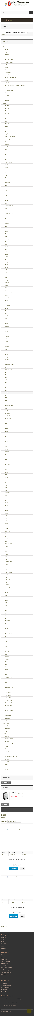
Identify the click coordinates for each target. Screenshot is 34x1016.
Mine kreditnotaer (5, 987)
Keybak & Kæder (8, 710)
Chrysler (6, 126)
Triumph (6, 357)
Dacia (5, 141)
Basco (6, 392)
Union (5, 654)
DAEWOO (6, 144)
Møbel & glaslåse (8, 90)
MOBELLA (7, 585)
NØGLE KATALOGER (6, 972)
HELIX (6, 505)
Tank (5, 269)
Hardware (5, 46)
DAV (5, 446)
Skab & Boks (6, 723)
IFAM (5, 515)
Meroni (6, 574)
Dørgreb (6, 52)
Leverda (6, 333)
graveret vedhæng (8, 738)
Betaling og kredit (5, 961)
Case (5, 118)
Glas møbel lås (8, 93)
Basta (5, 395)
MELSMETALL (8, 572)
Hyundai (6, 167)
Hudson (6, 510)
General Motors (8, 162)
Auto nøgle (7, 108)
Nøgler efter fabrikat (9, 364)
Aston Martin (7, 113)
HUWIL (6, 513)
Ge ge (6, 485)
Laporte (6, 538)
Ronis (5, 615)
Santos (6, 626)
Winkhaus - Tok (8, 677)
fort (5, 482)
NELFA (6, 592)
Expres (6, 472)
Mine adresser (4, 989)
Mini (5, 195)
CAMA (6, 410)
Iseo (5, 518)
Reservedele (7, 754)
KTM (5, 328)
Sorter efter (4, 821)
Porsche (6, 223)
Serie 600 (6, 761)
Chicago (6, 428)
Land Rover (7, 182)
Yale (5, 679)
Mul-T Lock (7, 587)
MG (5, 193)
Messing (6, 82)
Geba (5, 487)
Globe (5, 495)
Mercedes (6, 190)
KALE (5, 536)
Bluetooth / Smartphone (10, 77)
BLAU (5, 400)
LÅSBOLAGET (8, 544)
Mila (5, 577)
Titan (5, 644)
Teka (5, 638)
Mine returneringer (6, 985)
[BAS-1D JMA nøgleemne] (17, 839)
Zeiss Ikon (7, 685)
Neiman (6, 590)
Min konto (5, 981)
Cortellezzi (7, 444)
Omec (6, 597)
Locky (6, 559)
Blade (5, 154)
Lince (5, 549)
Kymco (6, 331)
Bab (5, 390)
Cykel (5, 290)
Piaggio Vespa (7, 351)
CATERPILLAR (8, 418)
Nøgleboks (7, 728)
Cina (5, 433)
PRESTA (6, 608)
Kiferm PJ (6, 367)
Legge (6, 546)
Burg (5, 408)
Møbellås (6, 95)
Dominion (6, 456)
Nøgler (4, 103)
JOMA (6, 526)
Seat (5, 249)
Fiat (5, 152)
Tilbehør (6, 708)
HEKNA (6, 503)
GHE (5, 490)
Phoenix (6, 600)
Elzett (5, 459)
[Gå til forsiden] (3, 33)
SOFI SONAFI (8, 633)
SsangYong (7, 262)
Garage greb (7, 72)
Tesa (5, 641)
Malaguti (6, 336)
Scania (6, 246)
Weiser (6, 669)
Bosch (6, 403)
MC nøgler (7, 305)
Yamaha (6, 359)
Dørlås (6, 64)
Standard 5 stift (8, 702)
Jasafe (6, 523)
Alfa (5, 111)
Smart (6, 259)
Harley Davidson (8, 321)
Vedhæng (6, 720)
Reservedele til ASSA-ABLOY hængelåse (14, 85)
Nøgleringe (7, 718)
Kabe (5, 533)
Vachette (6, 659)
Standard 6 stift (8, 705)
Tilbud (5, 788)
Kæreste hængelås (9, 743)
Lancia (6, 180)
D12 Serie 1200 (8, 700)
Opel (5, 208)
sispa (5, 631)
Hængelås (6, 75)
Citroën (6, 128)
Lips (5, 551)
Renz (5, 610)
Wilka (5, 674)
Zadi (5, 362)
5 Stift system (7, 692)
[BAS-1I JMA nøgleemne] (17, 886)
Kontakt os (4, 959)
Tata (5, 272)
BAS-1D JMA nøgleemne (17, 859)
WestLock (6, 672)
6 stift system (7, 695)
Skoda (6, 254)
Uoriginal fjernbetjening (9, 139)
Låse (4, 57)
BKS (5, 398)
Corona (6, 441)
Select (6, 628)
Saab (5, 244)
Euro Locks (7, 464)
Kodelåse (6, 80)
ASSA (6, 385)
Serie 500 (6, 759)
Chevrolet (6, 123)
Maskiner (6, 751)
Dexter (6, 449)
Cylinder (6, 67)
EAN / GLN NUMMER (6, 967)
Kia (5, 177)
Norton (6, 344)
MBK (5, 339)
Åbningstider (4, 963)
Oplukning (6, 769)
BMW (5, 121)
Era (5, 462)
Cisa (5, 436)
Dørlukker (6, 54)
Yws (5, 682)
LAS (5, 541)
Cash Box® (7, 415)
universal (6, 656)
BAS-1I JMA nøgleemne (17, 907)
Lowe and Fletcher (8, 369)
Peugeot (6, 216)
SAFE (6, 623)
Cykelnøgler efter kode (9, 292)
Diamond (6, 451)
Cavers (6, 421)
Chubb (6, 431)
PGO (5, 349)
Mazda (6, 187)
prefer (5, 605)
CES (5, 423)
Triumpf (6, 280)
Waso (5, 667)
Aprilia (6, 308)
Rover (5, 241)
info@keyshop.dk (12, 1005)
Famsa (6, 477)
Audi (5, 116)
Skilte (4, 733)
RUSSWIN (7, 620)
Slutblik (6, 98)
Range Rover (7, 228)
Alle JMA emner (8, 105)
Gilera (5, 318)
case (5, 203)
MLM (5, 582)
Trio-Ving (6, 651)
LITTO (6, 554)
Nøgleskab (7, 731)
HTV (5, 508)
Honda (6, 164)
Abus (5, 377)
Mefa (5, 569)
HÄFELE (6, 500)
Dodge (6, 149)
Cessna (6, 426)
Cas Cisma (7, 413)
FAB (5, 474)
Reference (3, 965)
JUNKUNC (7, 531)
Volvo (5, 287)
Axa (5, 387)
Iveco (5, 172)
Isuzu (5, 169)
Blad (5, 131)
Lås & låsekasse (8, 70)
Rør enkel (6, 303)
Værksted (5, 746)
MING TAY (7, 579)
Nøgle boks (14, 792)
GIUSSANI (7, 492)
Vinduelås (6, 100)
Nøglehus (6, 134)
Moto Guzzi (7, 341)
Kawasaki (6, 326)
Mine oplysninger (5, 991)
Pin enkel (6, 300)
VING (5, 661)
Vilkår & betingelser (6, 970)
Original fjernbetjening (9, 136)
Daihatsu (6, 146)
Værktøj (6, 764)
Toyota (6, 275)
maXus (6, 564)
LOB (5, 556)
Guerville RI (7, 497)
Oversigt (3, 974)
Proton (6, 226)
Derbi (5, 313)
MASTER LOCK (8, 562)
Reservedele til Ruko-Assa (10, 756)
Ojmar (6, 595)
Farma (6, 480)
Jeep (5, 175)
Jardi (5, 521)
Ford (5, 157)
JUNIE (6, 528)
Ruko (5, 618)
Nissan (6, 200)
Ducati (6, 316)
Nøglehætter (7, 715)
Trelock (6, 646)
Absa (5, 374)
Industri (6, 295)
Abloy (5, 372)
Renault (6, 231)
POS (5, 603)
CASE (6, 251)
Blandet (6, 49)
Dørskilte (6, 736)
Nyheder (6, 778)
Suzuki (6, 267)
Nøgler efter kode (8, 687)
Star (5, 636)
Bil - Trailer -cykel (8, 59)
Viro (5, 664)
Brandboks (7, 726)
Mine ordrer (4, 983)
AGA (5, 380)
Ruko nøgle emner (8, 690)
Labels (6, 713)
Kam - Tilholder (8, 298)
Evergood (6, 467)
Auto (5, 767)
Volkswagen (7, 282)
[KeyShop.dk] (17, 3)
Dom (5, 454)
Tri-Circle (6, 649)
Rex (5, 613)
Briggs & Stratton (8, 405)
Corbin (6, 439)
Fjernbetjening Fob (8, 205)
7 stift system (7, 697)
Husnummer (7, 741)
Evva (5, 469)
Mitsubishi (6, 198)
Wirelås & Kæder (8, 62)
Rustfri (6, 87)
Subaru (6, 264)
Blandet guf (7, 749)
